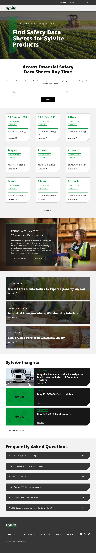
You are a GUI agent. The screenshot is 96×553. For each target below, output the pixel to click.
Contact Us (84, 2)
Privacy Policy (12, 534)
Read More (10, 115)
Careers (63, 2)
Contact (71, 534)
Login (72, 2)
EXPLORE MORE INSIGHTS (16, 431)
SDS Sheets (45, 534)
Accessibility (29, 534)
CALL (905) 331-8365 (20, 258)
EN (25, 132)
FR (9, 134)
